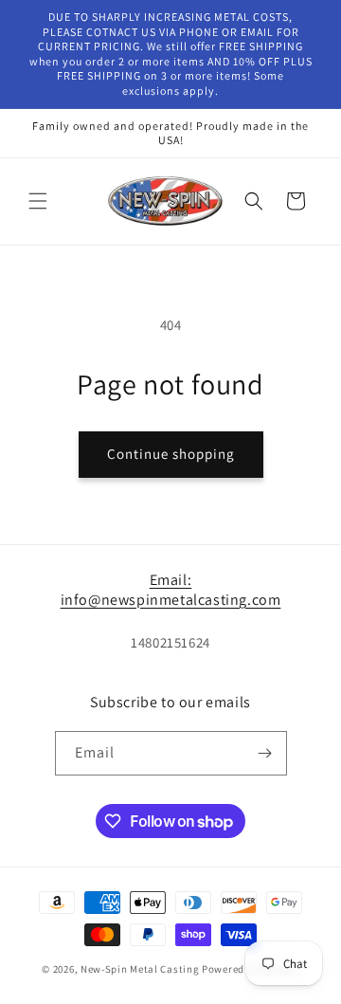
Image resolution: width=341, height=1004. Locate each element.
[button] (38, 201)
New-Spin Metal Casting (140, 969)
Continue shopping (171, 454)
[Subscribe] (265, 753)
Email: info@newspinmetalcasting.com (171, 590)
